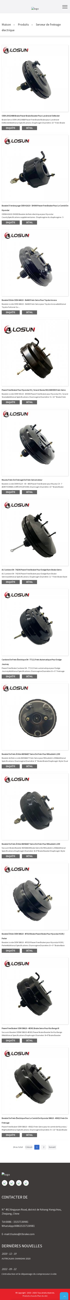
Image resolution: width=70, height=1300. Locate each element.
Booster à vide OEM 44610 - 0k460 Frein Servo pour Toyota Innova (29, 300)
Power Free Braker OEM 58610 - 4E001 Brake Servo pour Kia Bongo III (30, 1028)
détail (29, 128)
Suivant (52, 1147)
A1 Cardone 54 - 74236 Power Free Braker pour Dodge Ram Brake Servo (32, 569)
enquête (10, 128)
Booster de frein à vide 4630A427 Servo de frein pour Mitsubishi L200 (31, 754)
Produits (23, 24)
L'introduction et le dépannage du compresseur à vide (29, 1273)
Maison (6, 24)
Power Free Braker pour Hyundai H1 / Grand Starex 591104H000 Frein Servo (34, 390)
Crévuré (28, 1147)
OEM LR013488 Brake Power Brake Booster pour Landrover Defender (31, 115)
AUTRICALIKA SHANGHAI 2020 (16, 1258)
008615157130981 (24, 1226)
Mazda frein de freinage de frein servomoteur (22, 480)
